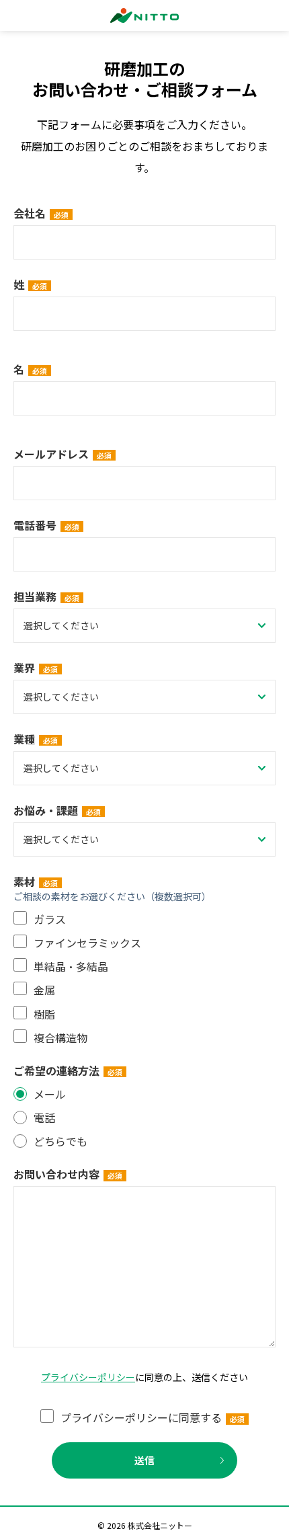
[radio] (144, 1094)
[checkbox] (144, 978)
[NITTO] (144, 15)
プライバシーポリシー (88, 1377)
